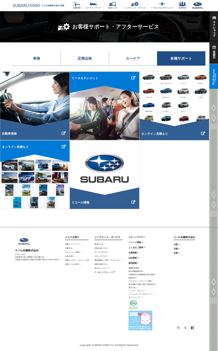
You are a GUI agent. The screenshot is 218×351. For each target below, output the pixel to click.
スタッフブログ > (101, 256)
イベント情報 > (136, 242)
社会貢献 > (134, 257)
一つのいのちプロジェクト (162, 8)
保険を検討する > (101, 264)
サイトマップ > (135, 297)
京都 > (177, 248)
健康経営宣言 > (135, 268)
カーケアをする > (101, 252)
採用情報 (182, 8)
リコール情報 (80, 202)
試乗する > (69, 248)
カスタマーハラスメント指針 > (141, 281)
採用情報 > (134, 263)
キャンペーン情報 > (73, 252)
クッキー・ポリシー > (137, 291)
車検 (36, 58)
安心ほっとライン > (102, 268)
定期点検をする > (101, 248)
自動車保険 (9, 133)
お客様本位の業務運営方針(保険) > (142, 274)
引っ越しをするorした (103, 272)
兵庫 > (177, 253)
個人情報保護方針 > (136, 271)
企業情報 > (134, 252)
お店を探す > (70, 256)
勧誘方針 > (133, 278)
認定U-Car (112, 8)
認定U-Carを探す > (73, 264)
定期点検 (85, 58)
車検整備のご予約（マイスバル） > (108, 260)
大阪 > (177, 244)
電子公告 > (133, 287)
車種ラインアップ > (73, 244)
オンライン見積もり (154, 133)
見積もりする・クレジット (76, 260)
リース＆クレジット (85, 78)
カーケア (133, 58)
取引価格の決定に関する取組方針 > (143, 284)
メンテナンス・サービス (135, 8)
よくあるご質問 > (137, 247)
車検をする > (99, 244)
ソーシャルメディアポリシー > (141, 294)
